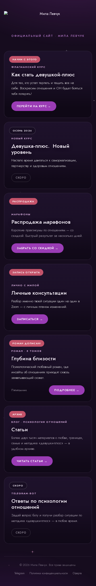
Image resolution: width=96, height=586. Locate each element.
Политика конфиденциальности (48, 573)
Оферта (77, 573)
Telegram (20, 573)
